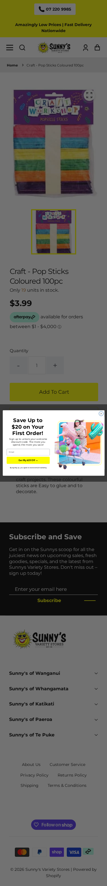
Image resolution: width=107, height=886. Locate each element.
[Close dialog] (101, 413)
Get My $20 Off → (28, 460)
